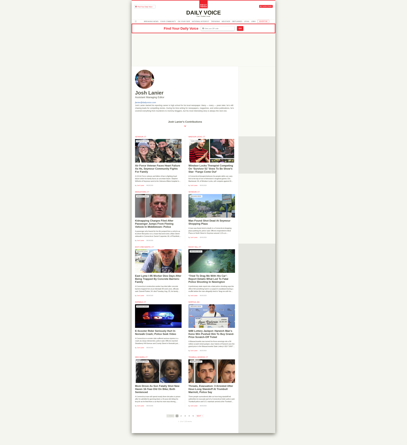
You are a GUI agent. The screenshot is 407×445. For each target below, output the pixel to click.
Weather (226, 21)
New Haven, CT (141, 357)
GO (240, 28)
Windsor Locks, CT (196, 137)
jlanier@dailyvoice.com (145, 102)
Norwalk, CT (140, 302)
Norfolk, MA (193, 302)
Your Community (168, 21)
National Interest (200, 21)
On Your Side (184, 21)
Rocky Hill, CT (194, 247)
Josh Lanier (140, 185)
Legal (246, 21)
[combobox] (144, 6)
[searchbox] (146, 7)
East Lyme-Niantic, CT (144, 247)
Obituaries (237, 21)
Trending (215, 21)
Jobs (253, 21)
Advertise (263, 21)
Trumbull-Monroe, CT (198, 357)
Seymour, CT (140, 137)
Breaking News (151, 21)
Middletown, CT (142, 192)
